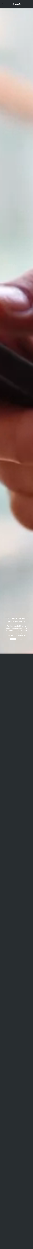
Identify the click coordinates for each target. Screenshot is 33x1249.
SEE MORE (13, 639)
